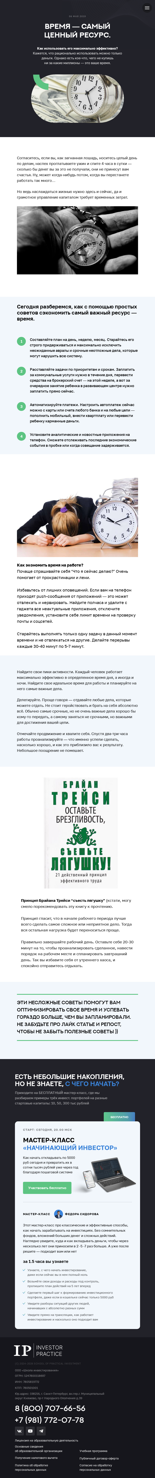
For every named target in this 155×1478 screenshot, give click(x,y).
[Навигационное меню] (147, 7)
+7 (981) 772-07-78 (49, 1420)
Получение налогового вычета (36, 1457)
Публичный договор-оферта (99, 1458)
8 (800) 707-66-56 (50, 1408)
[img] (38, 1350)
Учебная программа (93, 1451)
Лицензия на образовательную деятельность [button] (46, 1440)
